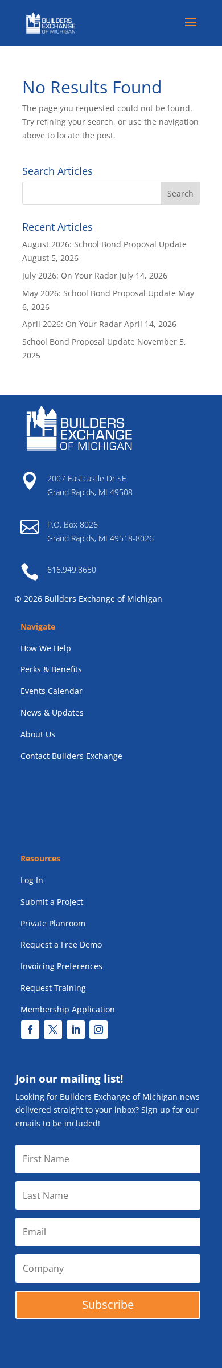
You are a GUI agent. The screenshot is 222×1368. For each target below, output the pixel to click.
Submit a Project (51, 901)
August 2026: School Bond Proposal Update (104, 244)
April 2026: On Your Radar (72, 323)
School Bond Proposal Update (78, 341)
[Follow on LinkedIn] (76, 1029)
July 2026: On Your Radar (69, 275)
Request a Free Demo (61, 944)
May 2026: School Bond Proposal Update (99, 293)
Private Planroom (52, 923)
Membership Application (67, 1009)
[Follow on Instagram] (98, 1029)
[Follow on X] (53, 1029)
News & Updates (52, 712)
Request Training (53, 987)
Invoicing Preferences (61, 966)
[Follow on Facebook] (30, 1029)
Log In (31, 880)
